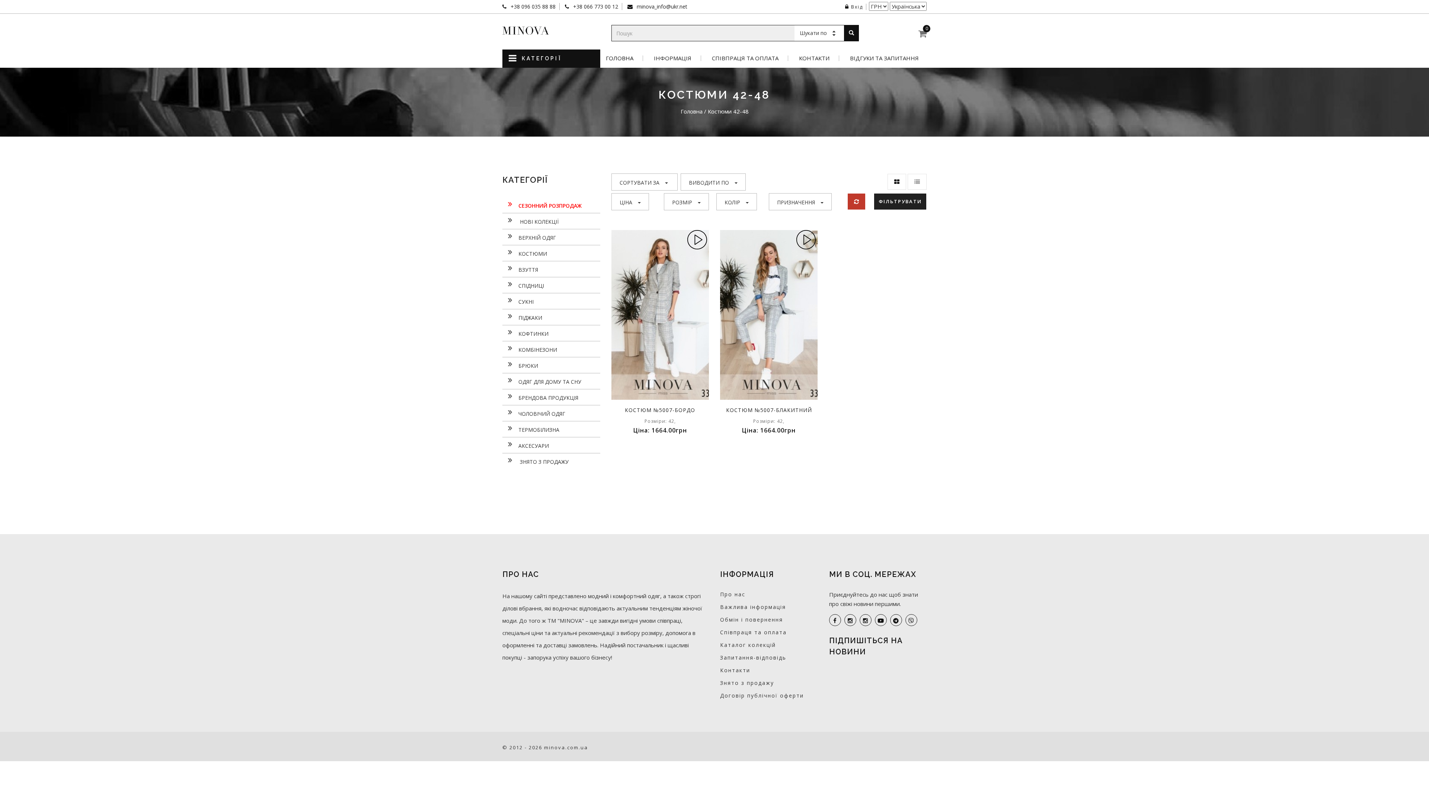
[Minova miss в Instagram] (866, 620)
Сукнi (526, 301)
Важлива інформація (753, 606)
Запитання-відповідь (753, 657)
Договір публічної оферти (762, 695)
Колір (732, 202)
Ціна (626, 202)
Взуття (528, 269)
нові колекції (538, 221)
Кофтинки (533, 333)
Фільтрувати (900, 201)
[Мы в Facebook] (835, 620)
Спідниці (531, 285)
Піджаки (530, 317)
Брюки (528, 365)
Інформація (672, 58)
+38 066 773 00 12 (595, 6)
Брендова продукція (548, 397)
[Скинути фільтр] (856, 202)
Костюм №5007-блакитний (769, 410)
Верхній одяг (537, 237)
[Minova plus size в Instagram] (850, 620)
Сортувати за (639, 182)
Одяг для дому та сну (549, 381)
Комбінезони (537, 349)
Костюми (532, 253)
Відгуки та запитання (884, 58)
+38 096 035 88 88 (532, 6)
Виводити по (709, 182)
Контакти (814, 58)
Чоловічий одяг (541, 413)
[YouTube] (881, 620)
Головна (619, 58)
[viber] (911, 620)
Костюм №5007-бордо (660, 410)
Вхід (857, 7)
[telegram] (896, 620)
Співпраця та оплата (745, 58)
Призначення (796, 202)
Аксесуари (533, 445)
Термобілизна (538, 429)
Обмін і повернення (751, 619)
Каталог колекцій (748, 644)
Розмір (682, 202)
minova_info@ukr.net (661, 6)
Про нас (732, 594)
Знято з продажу (543, 461)
